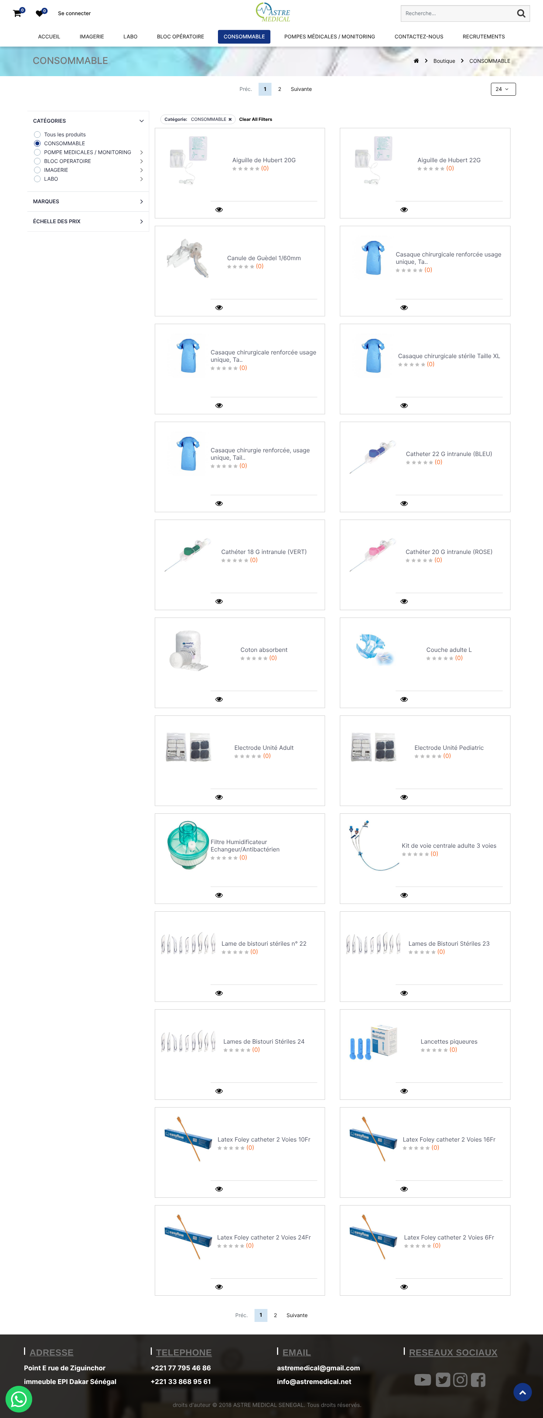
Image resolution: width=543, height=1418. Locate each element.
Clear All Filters (255, 119)
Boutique (444, 61)
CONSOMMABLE (489, 61)
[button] (88, 121)
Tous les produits (65, 135)
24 (499, 89)
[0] (17, 13)
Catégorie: (175, 119)
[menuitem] (49, 37)
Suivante (301, 89)
